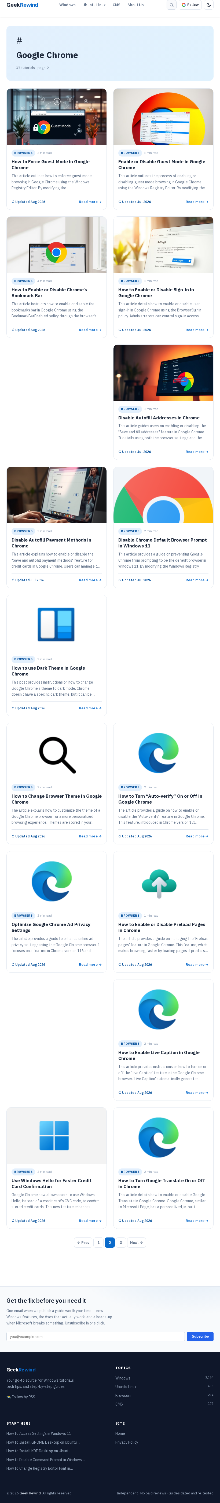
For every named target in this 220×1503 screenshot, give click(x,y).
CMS (116, 4)
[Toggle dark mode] (209, 5)
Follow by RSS (20, 1397)
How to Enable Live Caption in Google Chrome (159, 1055)
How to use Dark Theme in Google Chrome (48, 671)
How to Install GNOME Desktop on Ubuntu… (43, 1442)
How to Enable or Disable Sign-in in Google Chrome (156, 293)
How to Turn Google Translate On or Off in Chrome (161, 1184)
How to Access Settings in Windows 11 (38, 1433)
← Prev (83, 1242)
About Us (135, 4)
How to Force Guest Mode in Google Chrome (51, 164)
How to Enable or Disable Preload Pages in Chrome (161, 927)
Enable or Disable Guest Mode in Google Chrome (161, 164)
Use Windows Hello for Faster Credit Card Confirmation (52, 1184)
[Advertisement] (56, 382)
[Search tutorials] (172, 5)
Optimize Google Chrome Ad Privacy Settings (51, 927)
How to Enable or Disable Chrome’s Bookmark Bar (49, 293)
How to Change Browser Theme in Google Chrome (57, 799)
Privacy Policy (126, 1442)
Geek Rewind (30, 1493)
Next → (136, 1242)
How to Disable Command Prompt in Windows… (45, 1459)
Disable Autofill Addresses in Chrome (159, 418)
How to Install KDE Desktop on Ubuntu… (40, 1450)
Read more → (90, 201)
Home (120, 1433)
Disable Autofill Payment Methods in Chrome (51, 543)
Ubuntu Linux (94, 4)
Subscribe (200, 1336)
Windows (67, 4)
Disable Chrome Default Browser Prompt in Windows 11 (162, 543)
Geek (20, 1369)
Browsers (23, 153)
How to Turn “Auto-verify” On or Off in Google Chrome (160, 799)
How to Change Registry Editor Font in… (39, 1468)
